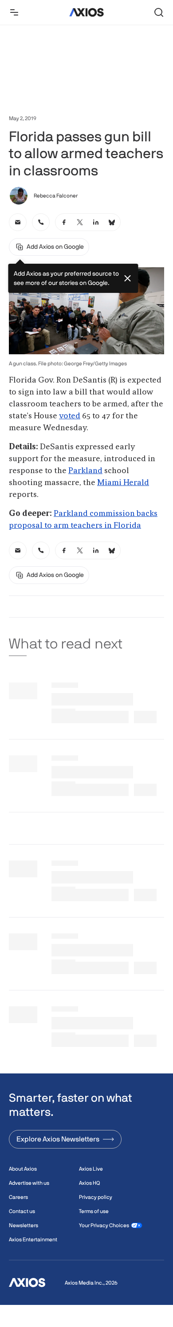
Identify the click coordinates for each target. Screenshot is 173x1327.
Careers (18, 1197)
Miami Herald (123, 483)
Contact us (22, 1211)
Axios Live (91, 1169)
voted (69, 416)
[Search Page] (158, 12)
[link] (18, 222)
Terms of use (94, 1211)
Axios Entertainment (33, 1239)
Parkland (85, 471)
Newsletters (23, 1225)
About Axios (23, 1169)
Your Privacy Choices (104, 1225)
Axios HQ (89, 1183)
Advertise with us (29, 1183)
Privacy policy (95, 1197)
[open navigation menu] (14, 12)
